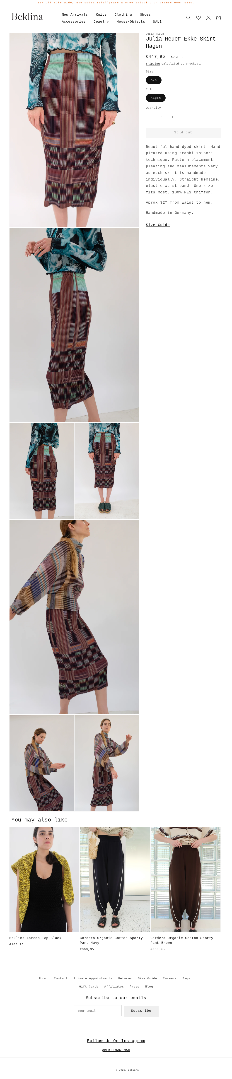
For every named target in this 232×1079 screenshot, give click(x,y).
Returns (125, 978)
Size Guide (158, 225)
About (43, 978)
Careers (169, 978)
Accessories (74, 22)
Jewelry (101, 22)
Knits (101, 15)
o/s (154, 80)
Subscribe (141, 1011)
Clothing (123, 15)
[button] (188, 18)
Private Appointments (92, 978)
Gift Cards (89, 986)
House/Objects (131, 22)
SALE (157, 22)
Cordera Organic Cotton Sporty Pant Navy (111, 940)
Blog (149, 986)
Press (134, 986)
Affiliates (114, 986)
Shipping (153, 63)
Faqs (186, 978)
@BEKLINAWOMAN (116, 1050)
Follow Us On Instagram (116, 1041)
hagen (156, 98)
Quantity (153, 108)
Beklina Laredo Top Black (35, 938)
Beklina (133, 1070)
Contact (61, 978)
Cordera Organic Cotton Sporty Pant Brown (181, 940)
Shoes (145, 15)
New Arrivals (75, 15)
